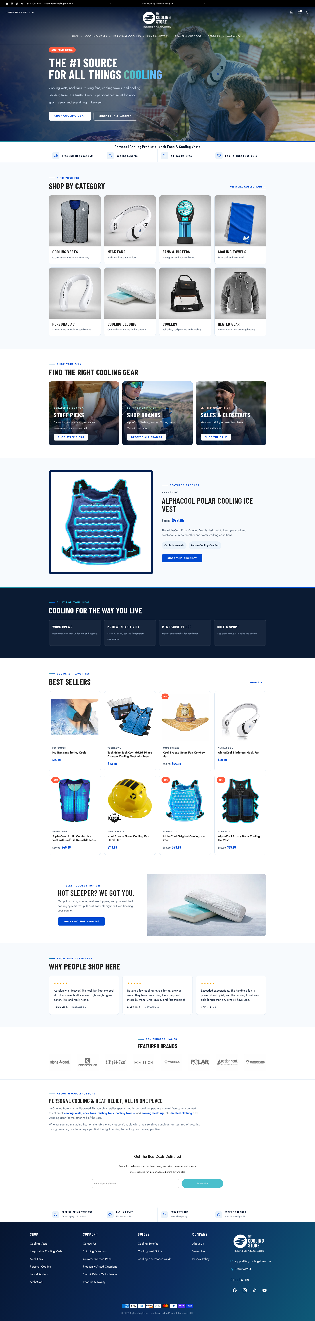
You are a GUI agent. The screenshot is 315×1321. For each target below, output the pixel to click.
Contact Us (89, 1243)
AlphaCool (36, 1282)
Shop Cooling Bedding (81, 921)
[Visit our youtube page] (22, 3)
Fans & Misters (158, 36)
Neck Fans (36, 1259)
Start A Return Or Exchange (100, 1274)
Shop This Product (182, 558)
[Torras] (171, 1062)
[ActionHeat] (227, 1062)
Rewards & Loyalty (94, 1282)
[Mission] (143, 1062)
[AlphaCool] (60, 1062)
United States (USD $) (18, 12)
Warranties (198, 1251)
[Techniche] (255, 1062)
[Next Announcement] (204, 3)
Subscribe (202, 1183)
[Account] (291, 12)
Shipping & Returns (94, 1251)
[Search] (308, 12)
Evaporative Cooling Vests (46, 1251)
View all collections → (248, 186)
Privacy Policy (200, 1259)
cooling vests (72, 1113)
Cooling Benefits (148, 1243)
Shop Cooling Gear (69, 115)
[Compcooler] (88, 1062)
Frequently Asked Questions (100, 1266)
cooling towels (125, 1113)
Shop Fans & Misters (115, 116)
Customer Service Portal (97, 1259)
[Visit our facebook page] (6, 3)
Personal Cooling (127, 36)
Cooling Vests (96, 36)
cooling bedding (153, 1113)
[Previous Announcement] (110, 3)
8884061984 (243, 1269)
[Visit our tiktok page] (17, 3)
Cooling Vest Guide (150, 1251)
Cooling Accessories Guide (154, 1259)
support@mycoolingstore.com (58, 3)
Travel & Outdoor (188, 36)
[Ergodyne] (116, 1062)
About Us (198, 1243)
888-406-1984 (34, 3)
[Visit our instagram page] (12, 3)
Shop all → (257, 682)
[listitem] (157, 3)
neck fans (89, 1113)
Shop (75, 36)
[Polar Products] (199, 1062)
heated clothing (181, 1113)
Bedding (214, 36)
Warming (233, 36)
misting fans (106, 1113)
